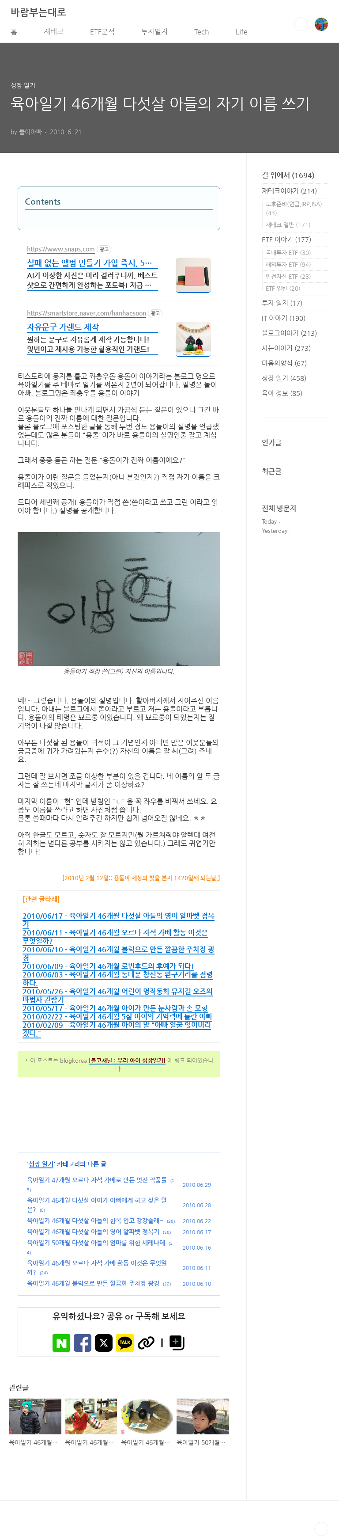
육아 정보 (282, 393)
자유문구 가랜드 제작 (63, 326)
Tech (201, 31)
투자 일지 (282, 303)
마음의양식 (284, 363)
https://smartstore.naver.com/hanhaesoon (86, 312)
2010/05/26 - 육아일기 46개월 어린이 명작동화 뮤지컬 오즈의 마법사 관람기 (118, 995)
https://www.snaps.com (61, 248)
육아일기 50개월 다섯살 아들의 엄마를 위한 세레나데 (96, 1242)
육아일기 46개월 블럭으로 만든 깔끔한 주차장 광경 (93, 1283)
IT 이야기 (283, 318)
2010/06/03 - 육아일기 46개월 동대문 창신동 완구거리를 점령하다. (118, 978)
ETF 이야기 (286, 239)
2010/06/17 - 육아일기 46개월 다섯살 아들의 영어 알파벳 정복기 (119, 920)
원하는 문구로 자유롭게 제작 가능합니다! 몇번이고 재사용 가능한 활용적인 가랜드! (88, 344)
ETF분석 (102, 31)
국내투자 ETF (288, 252)
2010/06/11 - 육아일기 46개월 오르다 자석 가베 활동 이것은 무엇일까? (115, 936)
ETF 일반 (283, 288)
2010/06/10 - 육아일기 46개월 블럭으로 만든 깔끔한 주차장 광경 (119, 953)
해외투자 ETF (288, 264)
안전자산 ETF (288, 276)
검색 (301, 24)
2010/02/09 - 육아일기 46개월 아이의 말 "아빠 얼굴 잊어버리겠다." (117, 1029)
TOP (321, 1529)
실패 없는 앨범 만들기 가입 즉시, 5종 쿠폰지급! (89, 263)
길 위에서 (288, 175)
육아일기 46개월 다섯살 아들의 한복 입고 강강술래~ (95, 1220)
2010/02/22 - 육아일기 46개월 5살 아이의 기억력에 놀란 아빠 (117, 1016)
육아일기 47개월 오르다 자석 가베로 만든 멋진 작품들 (97, 1179)
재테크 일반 (288, 224)
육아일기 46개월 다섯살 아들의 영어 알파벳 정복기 (93, 1231)
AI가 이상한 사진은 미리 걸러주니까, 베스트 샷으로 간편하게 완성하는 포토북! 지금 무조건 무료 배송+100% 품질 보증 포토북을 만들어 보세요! (92, 281)
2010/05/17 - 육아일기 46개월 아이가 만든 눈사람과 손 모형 (115, 1008)
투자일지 (154, 31)
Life (242, 31)
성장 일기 (41, 1163)
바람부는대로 (38, 12)
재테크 (54, 31)
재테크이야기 (289, 190)
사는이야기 (286, 348)
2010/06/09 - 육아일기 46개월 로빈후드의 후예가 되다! (108, 966)
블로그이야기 (289, 333)
